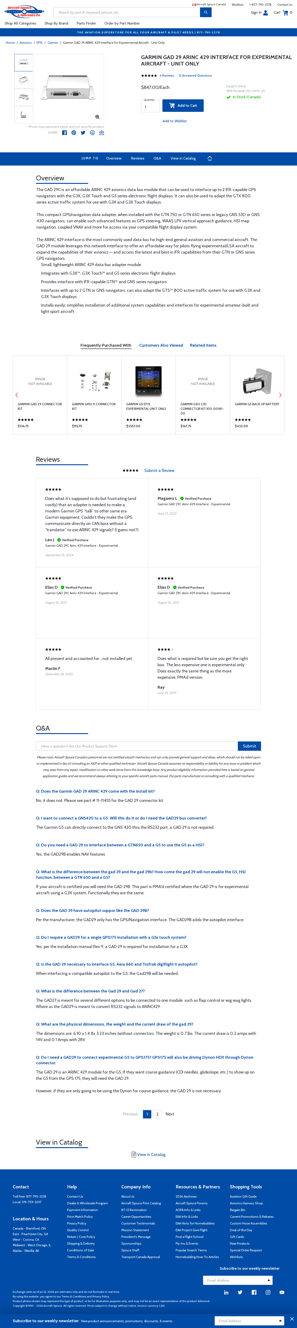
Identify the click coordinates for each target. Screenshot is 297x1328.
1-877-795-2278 (260, 4)
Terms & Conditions (81, 1257)
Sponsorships (131, 1243)
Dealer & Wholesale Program (87, 1203)
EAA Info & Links (187, 1217)
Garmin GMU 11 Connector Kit (94, 406)
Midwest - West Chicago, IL (32, 1245)
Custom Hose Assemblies (248, 1223)
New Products (240, 1243)
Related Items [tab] (203, 345)
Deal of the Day (241, 1230)
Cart (283, 12)
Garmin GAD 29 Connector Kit (40, 406)
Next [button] (280, 395)
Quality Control (78, 1230)
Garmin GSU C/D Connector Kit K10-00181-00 (202, 408)
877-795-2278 (36, 1196)
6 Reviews (167, 75)
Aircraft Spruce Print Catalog (141, 1203)
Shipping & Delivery (81, 1243)
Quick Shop (40, 427)
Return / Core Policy (81, 1237)
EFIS (40, 43)
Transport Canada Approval (140, 1257)
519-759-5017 (31, 1202)
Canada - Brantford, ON (29, 1228)
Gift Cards (237, 1237)
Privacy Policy (76, 1223)
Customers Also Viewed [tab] (161, 345)
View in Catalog (183, 158)
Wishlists (238, 4)
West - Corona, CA (26, 1239)
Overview (114, 158)
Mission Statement (135, 1230)
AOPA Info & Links (188, 1210)
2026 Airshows (186, 1196)
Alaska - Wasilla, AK (26, 1251)
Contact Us (284, 4)
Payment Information (82, 1210)
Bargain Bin (237, 1210)
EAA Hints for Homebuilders (195, 1223)
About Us (128, 1196)
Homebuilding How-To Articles (197, 1257)
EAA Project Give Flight (191, 1230)
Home (10, 43)
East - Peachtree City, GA (30, 1234)
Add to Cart (186, 105)
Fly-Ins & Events (187, 1243)
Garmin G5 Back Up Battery (257, 404)
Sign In (256, 12)
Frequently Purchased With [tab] (106, 345)
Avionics (26, 43)
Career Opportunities (136, 1217)
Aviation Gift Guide (243, 1196)
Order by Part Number (122, 23)
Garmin (53, 43)
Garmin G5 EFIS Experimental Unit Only (146, 406)
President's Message (136, 1237)
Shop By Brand (56, 23)
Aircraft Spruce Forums (192, 1203)
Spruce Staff (130, 1250)
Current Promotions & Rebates (252, 1217)
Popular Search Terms (191, 1250)
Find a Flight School (189, 1237)
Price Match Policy (80, 1217)
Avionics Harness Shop (246, 1203)
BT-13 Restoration (134, 1210)
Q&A (157, 158)
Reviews (137, 158)
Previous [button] (17, 395)
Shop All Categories (20, 23)
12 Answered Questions (195, 75)
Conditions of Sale (80, 1250)
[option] (68, 89)
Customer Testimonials (138, 1223)
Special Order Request (246, 1250)
